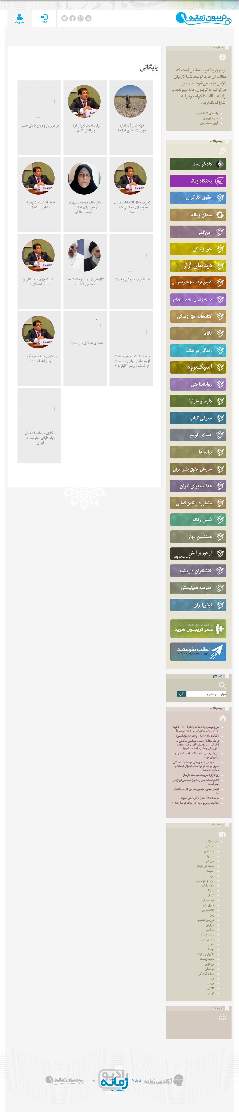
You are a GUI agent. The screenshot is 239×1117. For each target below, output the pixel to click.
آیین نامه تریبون (209, 123)
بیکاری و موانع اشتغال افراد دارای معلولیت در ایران (40, 439)
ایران (211, 876)
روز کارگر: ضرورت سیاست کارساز (201, 775)
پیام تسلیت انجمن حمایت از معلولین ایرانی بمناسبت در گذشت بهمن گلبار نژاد (132, 362)
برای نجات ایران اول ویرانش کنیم (86, 128)
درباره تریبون (210, 118)
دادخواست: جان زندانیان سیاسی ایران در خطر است (196, 782)
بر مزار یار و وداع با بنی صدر (40, 126)
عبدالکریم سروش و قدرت (132, 280)
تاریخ (211, 896)
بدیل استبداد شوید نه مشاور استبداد (40, 205)
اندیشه (210, 871)
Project (136, 1080)
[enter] (44, 18)
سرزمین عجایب (205, 920)
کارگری (210, 988)
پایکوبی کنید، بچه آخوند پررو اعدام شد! (40, 359)
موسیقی (209, 969)
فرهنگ (210, 949)
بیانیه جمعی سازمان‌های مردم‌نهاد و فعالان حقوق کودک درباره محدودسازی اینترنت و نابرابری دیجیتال (196, 767)
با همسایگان (207, 886)
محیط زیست (207, 959)
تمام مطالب (211, 842)
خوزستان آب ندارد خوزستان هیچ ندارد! (132, 128)
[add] (19, 18)
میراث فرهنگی (206, 974)
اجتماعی (209, 847)
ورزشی (210, 984)
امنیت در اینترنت (205, 866)
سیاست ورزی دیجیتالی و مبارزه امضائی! (40, 282)
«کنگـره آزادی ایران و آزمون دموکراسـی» (197, 736)
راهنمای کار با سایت (207, 113)
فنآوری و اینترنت (205, 954)
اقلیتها (210, 856)
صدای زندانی (207, 940)
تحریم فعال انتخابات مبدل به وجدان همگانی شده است (132, 208)
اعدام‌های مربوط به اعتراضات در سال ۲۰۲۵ (195, 803)
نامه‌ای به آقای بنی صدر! (86, 344)
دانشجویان (208, 910)
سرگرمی (210, 925)
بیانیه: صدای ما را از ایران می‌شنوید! (199, 798)
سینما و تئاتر (207, 935)
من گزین (209, 964)
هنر (212, 979)
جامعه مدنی (208, 900)
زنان (212, 915)
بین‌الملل (210, 891)
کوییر (211, 993)
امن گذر (210, 861)
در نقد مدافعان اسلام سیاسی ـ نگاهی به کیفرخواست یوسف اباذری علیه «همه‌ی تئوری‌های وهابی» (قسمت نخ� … (197, 745)
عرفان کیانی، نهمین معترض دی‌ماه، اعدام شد (196, 791)
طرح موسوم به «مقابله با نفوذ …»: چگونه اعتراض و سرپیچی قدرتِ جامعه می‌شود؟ (196, 729)
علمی (211, 944)
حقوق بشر (208, 905)
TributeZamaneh (204, 18)
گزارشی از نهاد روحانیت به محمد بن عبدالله (86, 282)
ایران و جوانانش (205, 881)
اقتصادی (209, 851)
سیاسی (210, 930)
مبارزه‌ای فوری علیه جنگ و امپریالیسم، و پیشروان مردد (197, 756)
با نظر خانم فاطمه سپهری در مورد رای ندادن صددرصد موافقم (86, 208)
